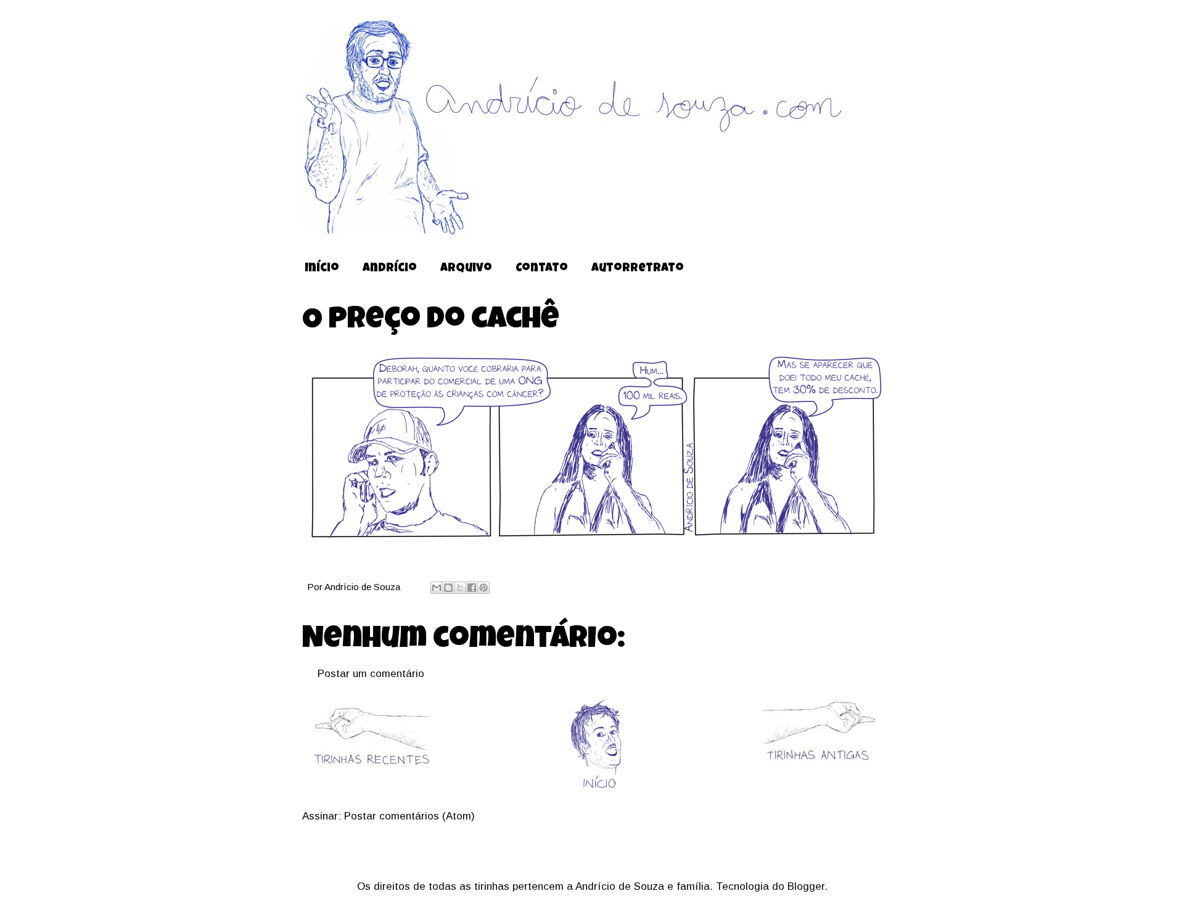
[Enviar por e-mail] (436, 587)
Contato (542, 269)
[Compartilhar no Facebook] (472, 587)
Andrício (390, 269)
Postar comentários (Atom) (409, 816)
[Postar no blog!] (448, 587)
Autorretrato (637, 269)
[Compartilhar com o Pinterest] (483, 587)
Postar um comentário (371, 674)
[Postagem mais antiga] (817, 764)
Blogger (805, 886)
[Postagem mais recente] (371, 774)
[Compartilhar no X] (460, 587)
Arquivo (466, 269)
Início (322, 269)
